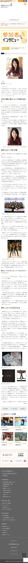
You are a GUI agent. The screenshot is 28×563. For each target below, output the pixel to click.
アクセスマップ (14, 550)
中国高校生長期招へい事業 (8, 484)
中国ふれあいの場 (6, 500)
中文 (25, 1)
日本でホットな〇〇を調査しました (9, 519)
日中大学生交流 (5, 513)
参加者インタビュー (6, 488)
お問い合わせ (14, 547)
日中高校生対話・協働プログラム (9, 482)
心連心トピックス (6, 534)
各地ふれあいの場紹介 (7, 503)
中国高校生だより (6, 486)
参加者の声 (4, 524)
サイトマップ (14, 554)
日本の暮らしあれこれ (7, 490)
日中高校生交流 (5, 479)
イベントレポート (6, 505)
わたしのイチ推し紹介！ (7, 509)
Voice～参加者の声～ (7, 492)
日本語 (20, 1)
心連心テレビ (5, 494)
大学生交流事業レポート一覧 (8, 517)
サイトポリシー (14, 540)
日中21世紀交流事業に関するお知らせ (10, 473)
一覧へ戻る (14, 408)
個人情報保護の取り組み (14, 544)
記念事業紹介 (5, 475)
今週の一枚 (5, 530)
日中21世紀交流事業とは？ (7, 471)
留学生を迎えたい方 (6, 496)
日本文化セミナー (6, 507)
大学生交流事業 (5, 515)
